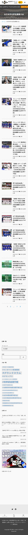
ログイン (20, 2)
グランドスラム (12, 373)
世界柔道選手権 (11, 382)
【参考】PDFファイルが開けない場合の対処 (13, 430)
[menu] (24, 2)
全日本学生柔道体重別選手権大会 (10, 390)
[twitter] (12, 509)
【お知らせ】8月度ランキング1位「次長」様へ (14, 416)
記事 (21, 34)
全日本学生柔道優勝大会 (8, 392)
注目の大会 (23, 269)
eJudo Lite (5, 520)
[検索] (23, 357)
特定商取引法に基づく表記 (16, 520)
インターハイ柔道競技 (11, 370)
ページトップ (4, 516)
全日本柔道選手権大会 (11, 395)
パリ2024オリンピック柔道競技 (10, 379)
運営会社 (15, 524)
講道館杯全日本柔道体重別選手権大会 (12, 403)
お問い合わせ (10, 522)
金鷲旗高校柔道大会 (8, 405)
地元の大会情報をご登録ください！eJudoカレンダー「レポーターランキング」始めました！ (14, 424)
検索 (3, 354)
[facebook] (15, 509)
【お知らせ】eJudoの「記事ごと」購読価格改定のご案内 (14, 443)
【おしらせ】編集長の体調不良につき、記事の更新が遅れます (13, 436)
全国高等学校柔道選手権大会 (13, 387)
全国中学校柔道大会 (7, 385)
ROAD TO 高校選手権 (8, 367)
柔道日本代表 (6, 400)
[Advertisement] (14, 324)
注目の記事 (23, 52)
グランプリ (8, 376)
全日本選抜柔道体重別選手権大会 (12, 398)
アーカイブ (5, 346)
